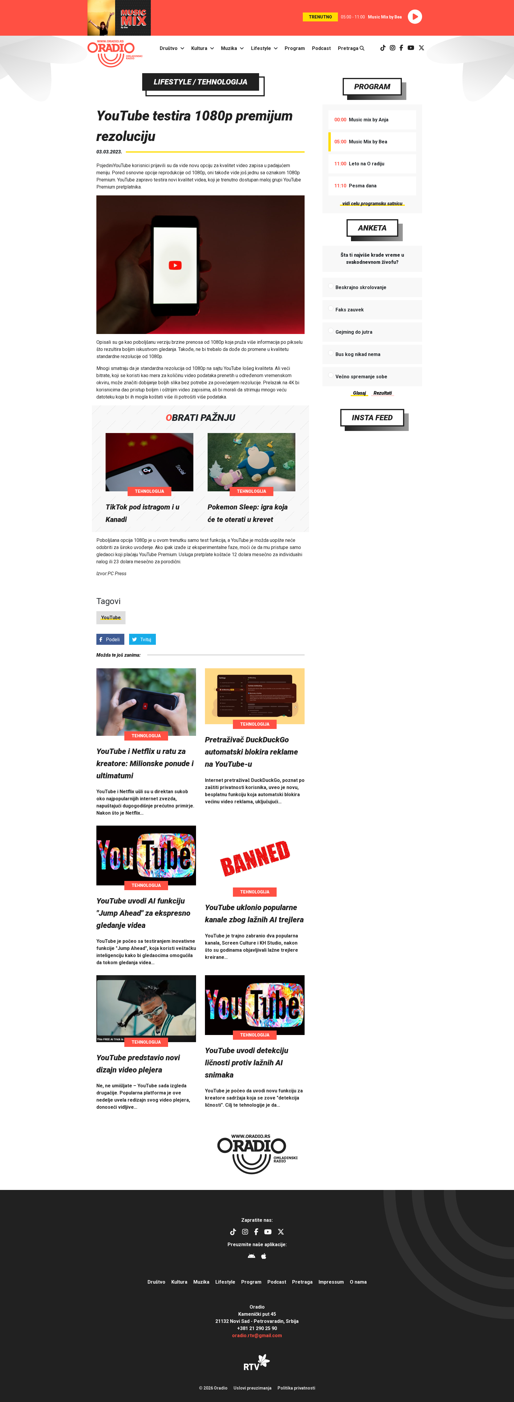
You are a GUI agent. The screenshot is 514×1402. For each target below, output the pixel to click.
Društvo (169, 48)
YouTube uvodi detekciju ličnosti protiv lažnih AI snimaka (246, 1062)
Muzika (229, 48)
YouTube (111, 617)
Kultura (199, 48)
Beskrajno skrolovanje (361, 287)
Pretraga (349, 48)
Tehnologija (149, 491)
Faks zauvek (350, 310)
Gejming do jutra (354, 332)
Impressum (331, 1282)
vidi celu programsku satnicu (372, 203)
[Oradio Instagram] (392, 48)
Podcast (321, 48)
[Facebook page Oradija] (401, 48)
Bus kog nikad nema (358, 354)
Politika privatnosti (296, 1388)
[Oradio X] (421, 48)
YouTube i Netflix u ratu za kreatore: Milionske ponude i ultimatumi (145, 763)
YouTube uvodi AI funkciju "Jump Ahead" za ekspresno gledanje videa (143, 913)
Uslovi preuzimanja (253, 1388)
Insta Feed (372, 417)
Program (295, 48)
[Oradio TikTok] (383, 48)
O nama (358, 1282)
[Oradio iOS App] (263, 1257)
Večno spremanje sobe (361, 376)
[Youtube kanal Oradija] (410, 48)
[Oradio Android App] (251, 1257)
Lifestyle (261, 48)
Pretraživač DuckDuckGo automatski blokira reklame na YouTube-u (251, 752)
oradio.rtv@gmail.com (257, 1335)
